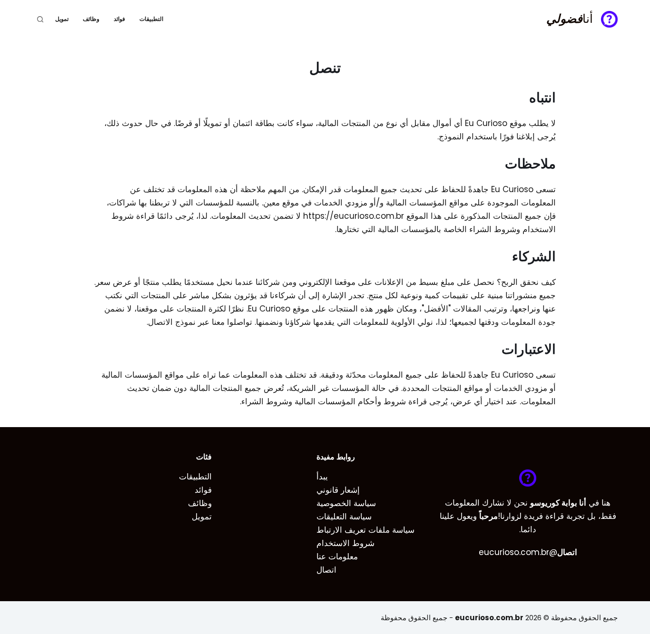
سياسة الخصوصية (346, 503)
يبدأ (322, 476)
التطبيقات (151, 19)
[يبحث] (40, 19)
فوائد (119, 19)
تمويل (62, 19)
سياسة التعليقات (344, 516)
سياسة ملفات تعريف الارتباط (365, 530)
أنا (569, 18)
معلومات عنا (337, 556)
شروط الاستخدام (345, 543)
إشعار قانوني (338, 490)
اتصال (326, 569)
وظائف (91, 19)
